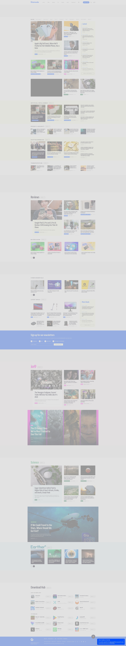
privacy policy (112, 642)
